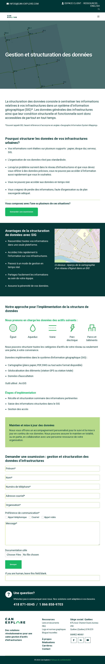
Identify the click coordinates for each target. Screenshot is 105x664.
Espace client (73, 3)
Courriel (35, 517)
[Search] (99, 9)
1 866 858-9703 (51, 604)
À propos (47, 639)
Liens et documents (50, 623)
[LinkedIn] (81, 640)
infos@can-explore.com (24, 3)
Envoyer (13, 564)
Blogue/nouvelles (49, 633)
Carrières (47, 645)
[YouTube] (88, 640)
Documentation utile (16, 550)
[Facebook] (74, 640)
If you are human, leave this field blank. (26, 573)
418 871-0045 (24, 604)
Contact (46, 649)
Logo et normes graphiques (54, 629)
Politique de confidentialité (61, 660)
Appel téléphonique (17, 517)
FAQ (44, 626)
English (95, 6)
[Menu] (97, 16)
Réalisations (48, 642)
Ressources (90, 3)
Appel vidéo (50, 517)
